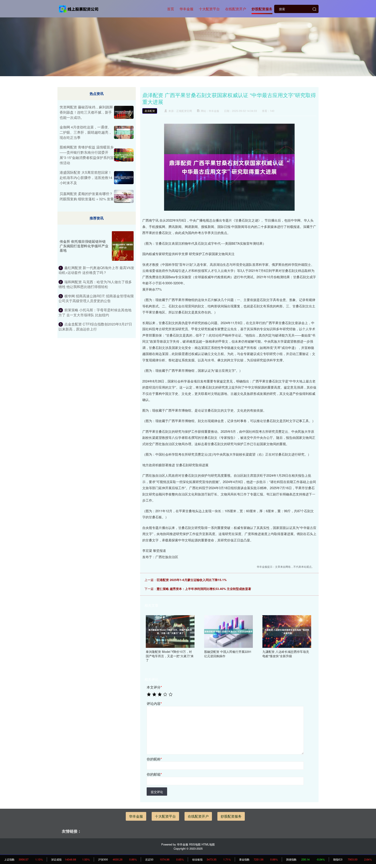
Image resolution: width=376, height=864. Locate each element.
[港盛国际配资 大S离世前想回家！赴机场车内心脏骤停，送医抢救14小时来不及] (124, 177)
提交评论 (157, 792)
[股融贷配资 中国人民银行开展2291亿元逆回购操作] (228, 631)
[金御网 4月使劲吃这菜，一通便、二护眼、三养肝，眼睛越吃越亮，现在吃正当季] (124, 132)
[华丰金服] (78, 8)
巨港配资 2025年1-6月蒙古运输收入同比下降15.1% (192, 580)
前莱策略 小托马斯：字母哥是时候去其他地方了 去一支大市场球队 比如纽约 (95, 312)
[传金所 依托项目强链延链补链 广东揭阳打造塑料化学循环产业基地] (123, 246)
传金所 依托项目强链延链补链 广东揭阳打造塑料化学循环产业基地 (84, 246)
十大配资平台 (209, 8)
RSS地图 (195, 844)
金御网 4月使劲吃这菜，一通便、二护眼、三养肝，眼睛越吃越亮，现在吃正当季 (86, 132)
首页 (170, 8)
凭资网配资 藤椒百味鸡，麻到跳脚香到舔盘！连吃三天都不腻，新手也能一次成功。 (86, 112)
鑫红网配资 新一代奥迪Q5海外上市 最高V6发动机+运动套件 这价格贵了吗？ (96, 270)
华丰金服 (186, 8)
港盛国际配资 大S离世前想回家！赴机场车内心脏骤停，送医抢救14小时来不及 (86, 177)
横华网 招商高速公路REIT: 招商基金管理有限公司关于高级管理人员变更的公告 (96, 298)
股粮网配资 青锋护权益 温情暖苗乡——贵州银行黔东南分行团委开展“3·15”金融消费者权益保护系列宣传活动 (87, 155)
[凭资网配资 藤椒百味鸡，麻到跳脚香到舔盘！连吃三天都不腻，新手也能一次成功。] (124, 112)
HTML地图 (208, 844)
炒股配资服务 (262, 8)
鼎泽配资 (149, 111)
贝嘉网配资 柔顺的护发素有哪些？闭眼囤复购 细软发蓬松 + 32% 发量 (87, 196)
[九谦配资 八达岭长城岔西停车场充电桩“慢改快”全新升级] (286, 631)
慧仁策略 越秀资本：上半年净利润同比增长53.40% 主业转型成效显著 (204, 588)
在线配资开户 (235, 8)
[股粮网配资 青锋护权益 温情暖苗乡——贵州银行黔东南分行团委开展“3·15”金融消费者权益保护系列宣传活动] (124, 155)
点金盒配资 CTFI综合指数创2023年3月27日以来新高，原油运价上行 (95, 326)
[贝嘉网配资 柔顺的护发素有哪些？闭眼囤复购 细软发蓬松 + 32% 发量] (124, 196)
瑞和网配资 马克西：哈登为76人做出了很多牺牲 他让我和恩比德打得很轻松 (95, 284)
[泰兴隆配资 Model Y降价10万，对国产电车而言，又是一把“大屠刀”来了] (170, 631)
